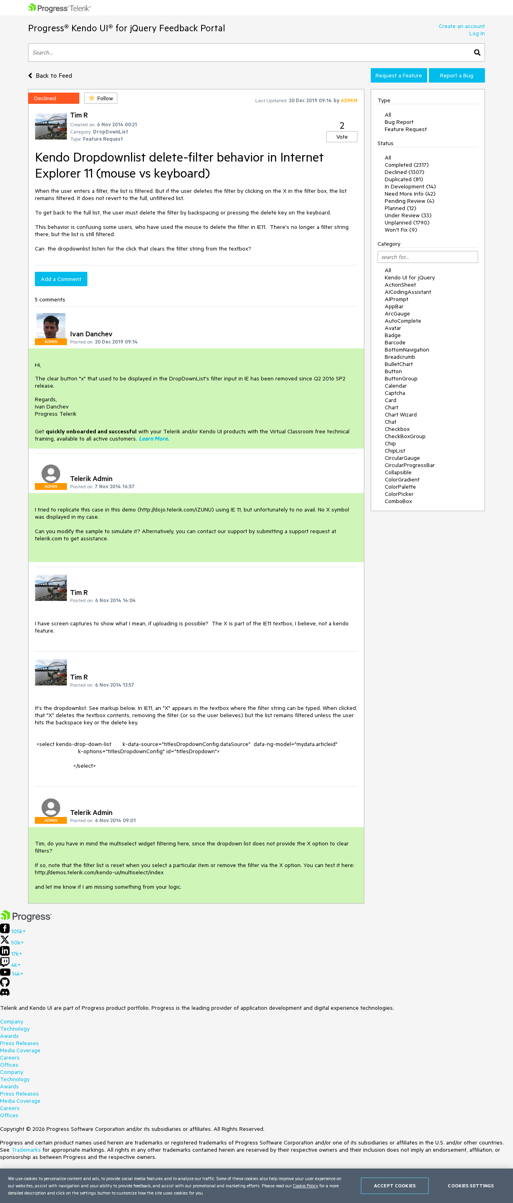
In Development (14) (410, 186)
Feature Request (406, 129)
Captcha (395, 392)
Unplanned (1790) (407, 222)
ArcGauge (397, 313)
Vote (342, 136)
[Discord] (5, 994)
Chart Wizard (401, 414)
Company (11, 1021)
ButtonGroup (401, 378)
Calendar (396, 385)
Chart (391, 407)
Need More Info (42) (410, 193)
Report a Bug (456, 75)
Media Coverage (20, 1050)
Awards (9, 1035)
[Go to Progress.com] (26, 920)
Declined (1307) (404, 172)
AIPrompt (396, 299)
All (388, 114)
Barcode (395, 342)
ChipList (395, 450)
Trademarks (26, 1149)
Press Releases (19, 1043)
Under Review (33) (408, 215)
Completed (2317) (407, 164)
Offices (9, 1064)
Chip (390, 443)
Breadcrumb (400, 356)
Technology (15, 1028)
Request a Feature (399, 75)
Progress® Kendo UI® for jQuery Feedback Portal (126, 28)
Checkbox (397, 429)
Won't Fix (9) (401, 229)
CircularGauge (402, 457)
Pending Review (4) (409, 200)
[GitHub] (5, 985)
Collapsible (398, 472)
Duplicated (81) (404, 179)
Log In (477, 33)
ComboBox (398, 501)
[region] (256, 1186)
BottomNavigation (407, 349)
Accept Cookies (395, 1186)
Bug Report (399, 121)
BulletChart (399, 364)
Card (390, 400)
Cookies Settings (471, 1186)
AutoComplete (403, 320)
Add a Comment (61, 279)
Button (393, 371)
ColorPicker (399, 493)
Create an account (462, 26)
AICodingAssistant (408, 291)
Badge (393, 335)
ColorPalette (400, 486)
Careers (10, 1057)
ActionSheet (400, 284)
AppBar (394, 306)
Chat (390, 421)
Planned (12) (400, 208)
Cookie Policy (305, 1186)
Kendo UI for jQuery (410, 277)
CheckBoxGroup (405, 436)
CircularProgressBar (410, 465)
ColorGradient (402, 479)
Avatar (393, 328)
